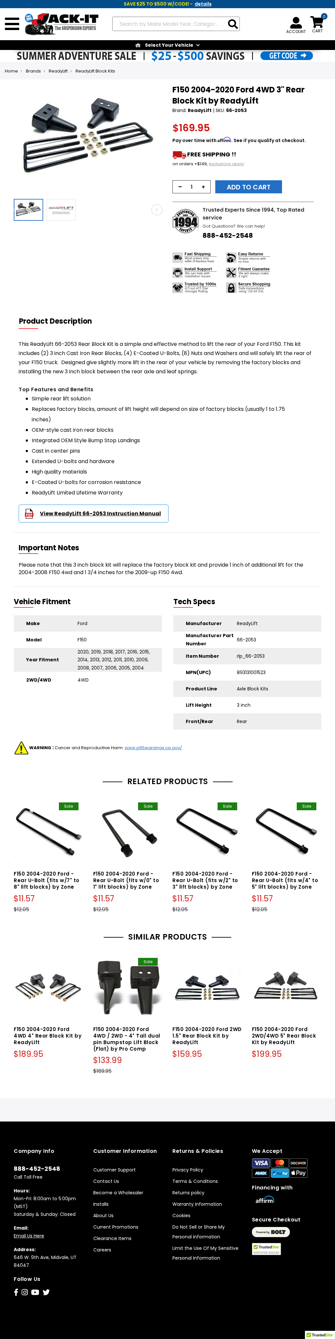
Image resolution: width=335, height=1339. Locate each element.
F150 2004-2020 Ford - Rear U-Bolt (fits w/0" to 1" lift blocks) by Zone (126, 880)
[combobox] (176, 24)
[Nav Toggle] (12, 24)
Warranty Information (197, 1204)
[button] (30, 210)
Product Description (55, 321)
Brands (33, 71)
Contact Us (106, 1181)
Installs (101, 1204)
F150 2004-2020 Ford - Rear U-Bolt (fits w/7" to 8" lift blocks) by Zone (46, 880)
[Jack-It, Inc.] (59, 24)
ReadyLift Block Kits (95, 71)
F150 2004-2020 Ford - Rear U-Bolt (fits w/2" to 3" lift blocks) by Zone (205, 880)
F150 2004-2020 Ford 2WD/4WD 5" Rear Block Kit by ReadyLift (284, 1036)
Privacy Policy (187, 1170)
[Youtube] (35, 1292)
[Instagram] (25, 1292)
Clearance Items (112, 1238)
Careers (102, 1250)
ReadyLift (58, 71)
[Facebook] (16, 1292)
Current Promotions (115, 1227)
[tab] (59, 321)
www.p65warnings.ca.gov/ (153, 748)
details (203, 4)
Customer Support (114, 1170)
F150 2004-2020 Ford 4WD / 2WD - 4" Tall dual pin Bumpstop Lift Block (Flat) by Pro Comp (126, 1039)
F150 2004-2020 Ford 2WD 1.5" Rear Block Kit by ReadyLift (207, 1036)
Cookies (181, 1215)
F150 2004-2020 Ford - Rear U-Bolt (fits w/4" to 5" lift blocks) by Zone (285, 880)
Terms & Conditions (195, 1181)
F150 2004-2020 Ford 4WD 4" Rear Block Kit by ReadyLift (47, 1036)
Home (11, 71)
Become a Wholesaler (118, 1192)
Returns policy (188, 1192)
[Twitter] (46, 1292)
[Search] (233, 24)
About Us (103, 1215)
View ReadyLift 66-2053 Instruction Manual (100, 513)
